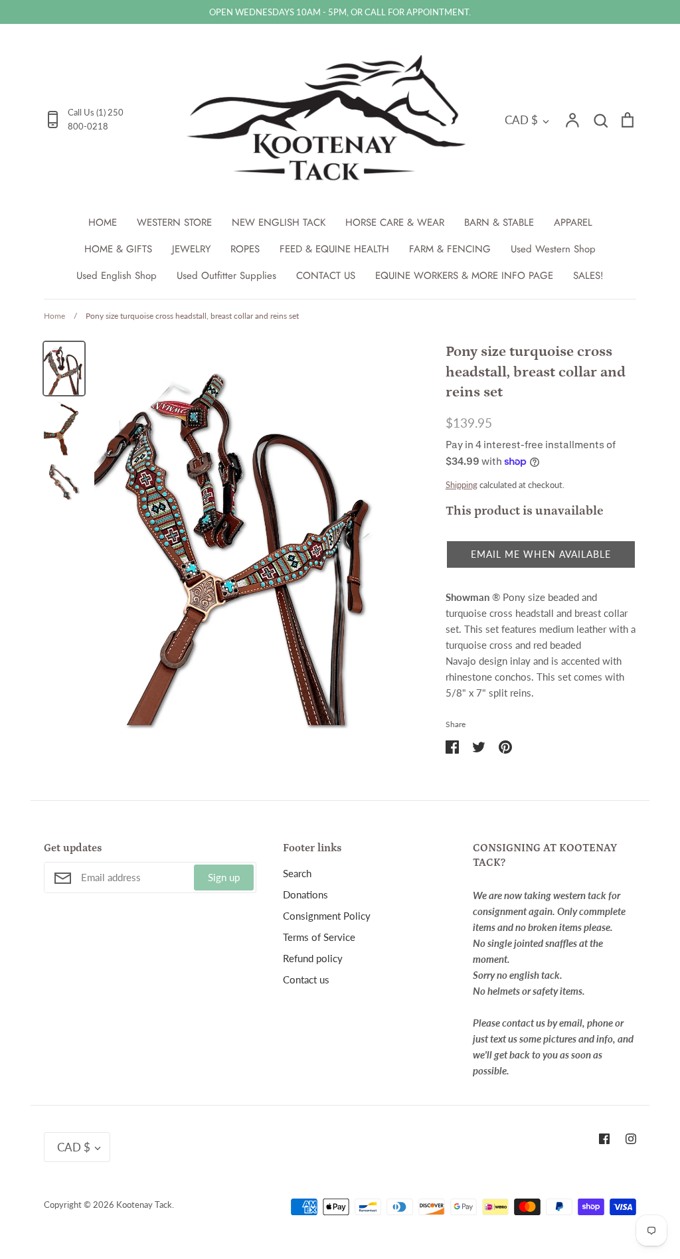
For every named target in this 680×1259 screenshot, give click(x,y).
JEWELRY (191, 249)
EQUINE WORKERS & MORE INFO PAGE (464, 275)
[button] (541, 554)
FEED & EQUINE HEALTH (334, 249)
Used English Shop (116, 275)
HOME (102, 222)
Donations (305, 894)
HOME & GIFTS (118, 249)
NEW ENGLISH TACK (278, 222)
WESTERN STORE (174, 222)
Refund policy (313, 958)
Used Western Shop (553, 249)
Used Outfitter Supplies (226, 275)
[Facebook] (604, 1139)
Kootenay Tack (144, 1204)
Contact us (306, 979)
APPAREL (573, 222)
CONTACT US (325, 275)
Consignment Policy (327, 916)
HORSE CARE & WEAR (394, 222)
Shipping (461, 484)
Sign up (224, 877)
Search (297, 873)
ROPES (245, 249)
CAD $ (521, 120)
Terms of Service (319, 937)
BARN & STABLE (499, 222)
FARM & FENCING (450, 249)
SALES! (588, 275)
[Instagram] (631, 1139)
